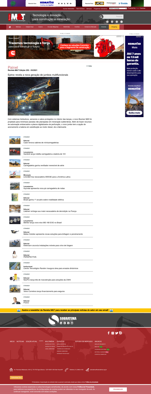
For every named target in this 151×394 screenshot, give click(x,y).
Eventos (77, 27)
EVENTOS (60, 341)
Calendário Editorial (101, 349)
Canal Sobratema (50, 348)
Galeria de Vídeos (50, 346)
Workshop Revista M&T (63, 353)
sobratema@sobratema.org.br (98, 369)
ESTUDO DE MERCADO (84, 341)
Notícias (18, 27)
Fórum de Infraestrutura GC (65, 346)
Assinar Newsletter (68, 8)
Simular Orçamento (100, 344)
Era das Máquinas (53, 27)
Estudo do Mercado (90, 27)
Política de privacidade (91, 382)
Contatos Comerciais (100, 354)
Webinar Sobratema (62, 351)
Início (12, 341)
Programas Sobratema (100, 8)
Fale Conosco (80, 8)
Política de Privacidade (85, 387)
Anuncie (103, 27)
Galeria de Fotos (50, 344)
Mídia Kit (97, 346)
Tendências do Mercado (63, 348)
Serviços (89, 8)
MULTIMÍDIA (49, 341)
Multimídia (66, 27)
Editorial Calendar (100, 352)
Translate (142, 8)
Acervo (40, 27)
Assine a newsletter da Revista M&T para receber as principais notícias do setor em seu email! (65, 310)
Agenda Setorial (61, 344)
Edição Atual (29, 27)
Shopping (114, 27)
